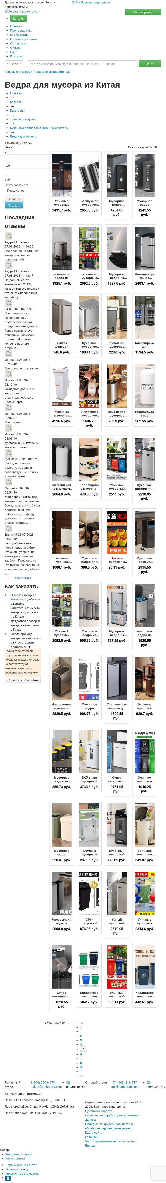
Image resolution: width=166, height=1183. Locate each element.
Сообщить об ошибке (23, 680)
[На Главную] (22, 11)
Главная (16, 26)
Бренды (64, 71)
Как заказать (19, 34)
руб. (8, 179)
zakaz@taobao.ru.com (46, 1086)
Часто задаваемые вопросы (105, 1141)
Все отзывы (23, 577)
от (6, 151)
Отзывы (15, 47)
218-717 (124, 1082)
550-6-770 (43, 1082)
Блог (13, 52)
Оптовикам (18, 43)
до (7, 165)
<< (82, 1023)
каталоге (17, 599)
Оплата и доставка (23, 39)
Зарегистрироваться (95, 2)
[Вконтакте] (8, 1177)
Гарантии (91, 1136)
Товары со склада (45, 71)
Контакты (16, 56)
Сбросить (14, 199)
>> (82, 1076)
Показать (14, 205)
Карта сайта (93, 1132)
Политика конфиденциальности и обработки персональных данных (109, 1125)
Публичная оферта (98, 1111)
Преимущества (21, 30)
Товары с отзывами (18, 71)
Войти (76, 2)
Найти (150, 64)
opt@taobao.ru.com (125, 1086)
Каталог (18, 18)
